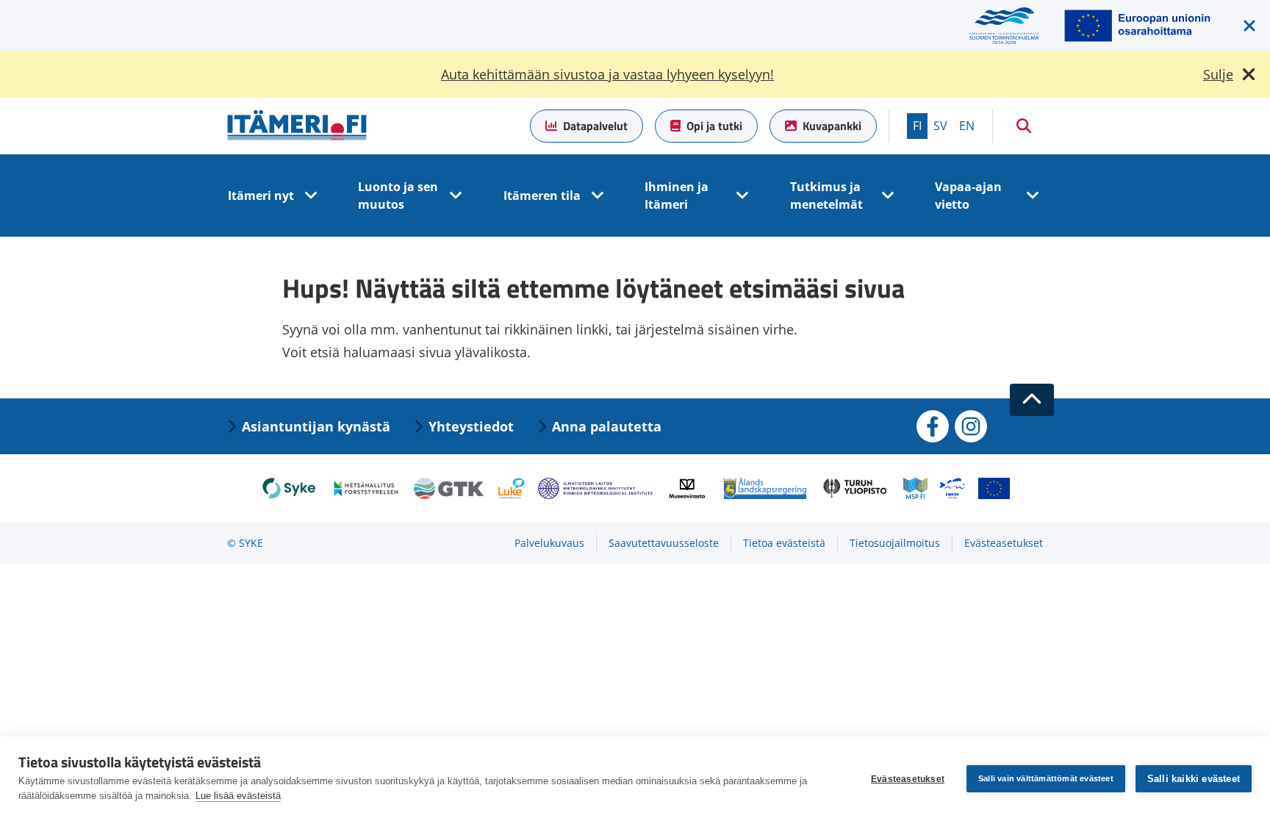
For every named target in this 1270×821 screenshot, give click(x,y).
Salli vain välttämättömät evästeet (1045, 778)
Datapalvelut (595, 126)
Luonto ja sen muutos (398, 195)
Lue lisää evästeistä (238, 795)
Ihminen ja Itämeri (676, 195)
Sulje (1218, 74)
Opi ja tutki (714, 126)
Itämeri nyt (261, 195)
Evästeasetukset (907, 779)
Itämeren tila (542, 195)
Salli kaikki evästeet (1193, 778)
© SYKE (245, 543)
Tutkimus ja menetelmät (826, 195)
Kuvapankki (832, 126)
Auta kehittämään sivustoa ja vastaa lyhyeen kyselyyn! (607, 74)
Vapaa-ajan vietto (968, 195)
